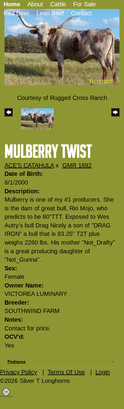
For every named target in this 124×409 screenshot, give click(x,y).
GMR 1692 (76, 165)
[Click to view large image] (62, 46)
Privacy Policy (18, 372)
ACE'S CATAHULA (29, 165)
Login (102, 372)
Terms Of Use (66, 372)
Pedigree (17, 361)
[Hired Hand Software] (6, 397)
